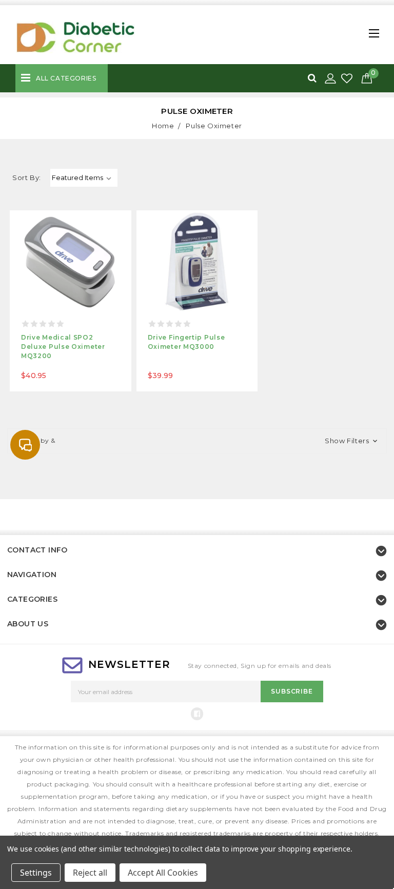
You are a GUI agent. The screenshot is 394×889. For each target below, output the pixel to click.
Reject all (90, 872)
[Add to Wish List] (347, 78)
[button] (197, 441)
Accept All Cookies (163, 872)
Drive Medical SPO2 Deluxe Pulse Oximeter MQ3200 (63, 346)
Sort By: (26, 177)
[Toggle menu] (371, 30)
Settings (36, 872)
